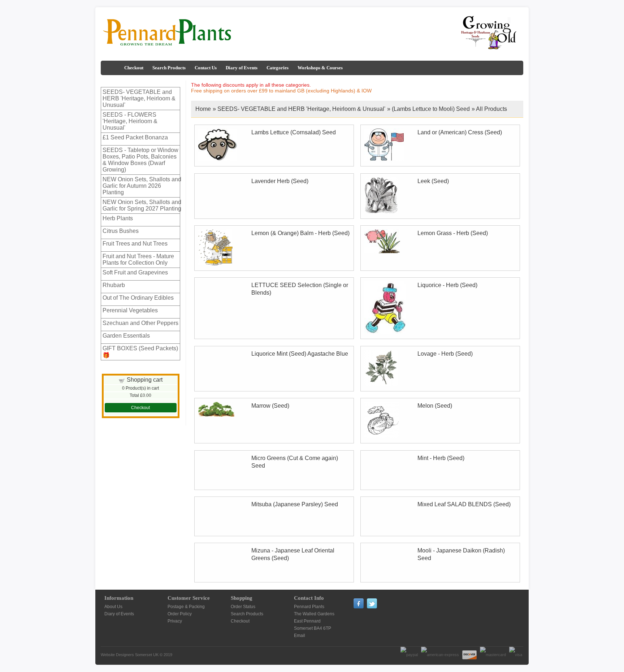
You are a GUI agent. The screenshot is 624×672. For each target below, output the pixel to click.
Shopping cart (144, 380)
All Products (491, 109)
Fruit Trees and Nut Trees (135, 243)
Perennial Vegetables (130, 310)
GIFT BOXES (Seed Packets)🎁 (140, 351)
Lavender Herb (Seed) (279, 181)
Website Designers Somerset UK (130, 655)
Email (299, 635)
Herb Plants (118, 218)
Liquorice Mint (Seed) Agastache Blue (299, 354)
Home (203, 109)
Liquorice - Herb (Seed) (447, 285)
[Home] (111, 68)
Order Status (243, 606)
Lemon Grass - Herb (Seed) (452, 233)
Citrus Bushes (121, 231)
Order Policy (180, 613)
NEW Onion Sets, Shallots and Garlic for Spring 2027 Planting (142, 205)
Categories (277, 67)
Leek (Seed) (433, 181)
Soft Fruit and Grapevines (135, 272)
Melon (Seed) (434, 406)
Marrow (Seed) (270, 406)
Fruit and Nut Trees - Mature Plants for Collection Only (138, 259)
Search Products (169, 67)
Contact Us (206, 67)
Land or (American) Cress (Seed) (459, 132)
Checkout (133, 67)
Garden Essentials (126, 336)
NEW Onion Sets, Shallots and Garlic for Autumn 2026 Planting (142, 185)
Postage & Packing (186, 606)
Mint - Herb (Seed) (440, 458)
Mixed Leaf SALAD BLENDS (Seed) (464, 504)
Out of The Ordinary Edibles (138, 298)
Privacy (175, 621)
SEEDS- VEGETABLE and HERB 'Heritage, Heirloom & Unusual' (139, 98)
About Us (113, 606)
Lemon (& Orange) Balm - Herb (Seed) (300, 233)
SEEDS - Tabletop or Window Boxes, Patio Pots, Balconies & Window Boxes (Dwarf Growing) (140, 160)
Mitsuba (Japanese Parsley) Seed (294, 504)
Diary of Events (241, 67)
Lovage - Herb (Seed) (445, 354)
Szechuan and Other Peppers (140, 323)
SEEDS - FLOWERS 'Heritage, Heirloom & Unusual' (130, 121)
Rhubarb (114, 285)
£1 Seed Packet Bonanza (135, 137)
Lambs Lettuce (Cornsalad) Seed (293, 132)
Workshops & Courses (320, 67)
